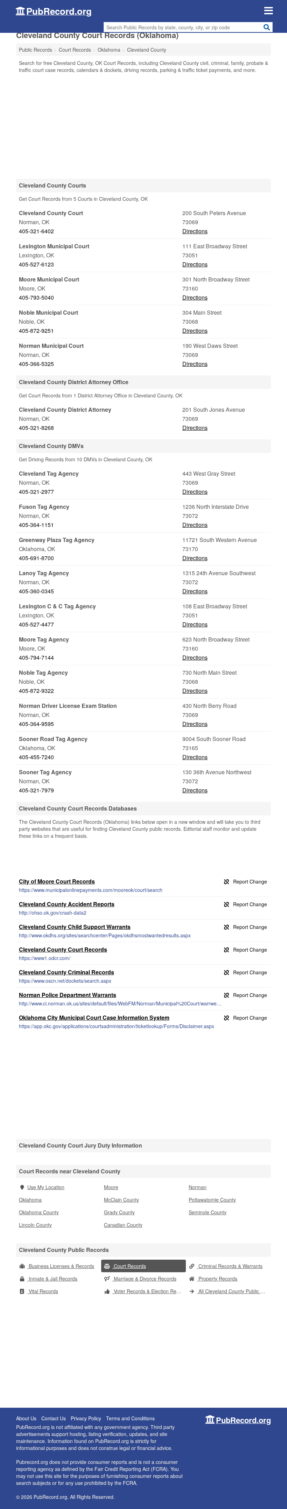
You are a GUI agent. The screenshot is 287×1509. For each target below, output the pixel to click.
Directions (195, 231)
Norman (197, 1187)
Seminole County (207, 1212)
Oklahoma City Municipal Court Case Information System (94, 1017)
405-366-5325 (36, 364)
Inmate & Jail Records (52, 1278)
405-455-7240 (36, 757)
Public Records (35, 49)
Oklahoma (30, 1199)
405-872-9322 (36, 691)
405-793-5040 (36, 297)
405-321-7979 (36, 790)
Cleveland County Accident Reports (66, 904)
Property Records (217, 1278)
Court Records (129, 1265)
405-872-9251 (36, 331)
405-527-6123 (36, 264)
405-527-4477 (36, 624)
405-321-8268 (36, 428)
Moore (111, 1187)
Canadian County (123, 1224)
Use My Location (45, 1187)
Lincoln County (35, 1224)
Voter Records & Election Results (149, 1291)
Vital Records (42, 1291)
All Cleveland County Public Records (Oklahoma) (234, 1291)
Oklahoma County (39, 1212)
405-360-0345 (36, 591)
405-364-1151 (36, 525)
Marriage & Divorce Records (144, 1278)
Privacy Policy (86, 1418)
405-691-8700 (36, 558)
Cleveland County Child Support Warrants (75, 927)
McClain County (121, 1199)
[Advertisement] (143, 126)
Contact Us (53, 1418)
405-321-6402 (36, 231)
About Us (26, 1418)
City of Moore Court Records (57, 881)
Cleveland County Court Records (63, 949)
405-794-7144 (36, 657)
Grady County (119, 1212)
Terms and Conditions (130, 1418)
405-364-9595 (36, 724)
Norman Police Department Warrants (67, 995)
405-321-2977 (36, 492)
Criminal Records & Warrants (229, 1265)
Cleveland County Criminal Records (66, 972)
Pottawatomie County (212, 1199)
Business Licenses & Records (60, 1265)
